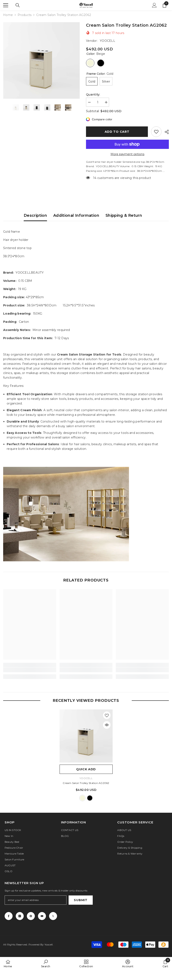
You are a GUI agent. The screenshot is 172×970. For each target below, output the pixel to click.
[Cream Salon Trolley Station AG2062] (86, 736)
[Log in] (154, 5)
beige (82, 798)
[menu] (5, 5)
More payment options (127, 154)
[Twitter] (53, 916)
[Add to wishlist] (156, 131)
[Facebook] (9, 916)
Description (35, 215)
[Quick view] (107, 725)
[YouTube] (42, 916)
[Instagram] (20, 916)
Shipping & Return (124, 215)
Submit (80, 900)
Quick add (86, 769)
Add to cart (117, 132)
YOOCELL (107, 41)
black (90, 798)
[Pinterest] (31, 916)
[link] (29, 670)
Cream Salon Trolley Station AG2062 (86, 783)
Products (24, 15)
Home (8, 15)
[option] (41, 60)
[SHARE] (165, 132)
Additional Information (76, 215)
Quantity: (93, 94)
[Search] (17, 5)
